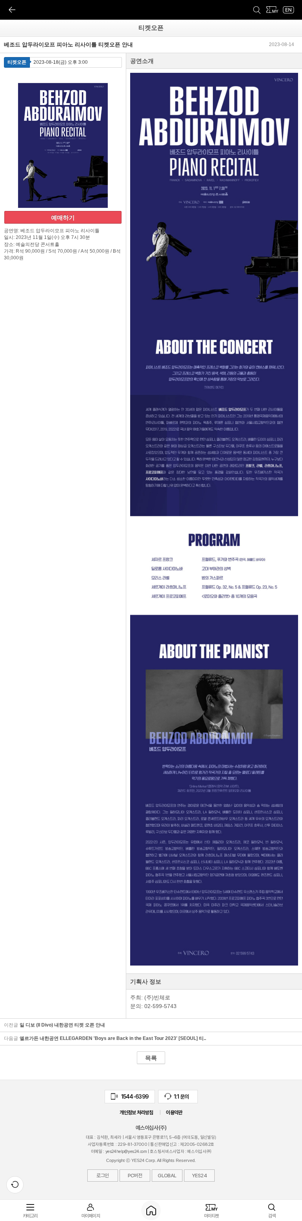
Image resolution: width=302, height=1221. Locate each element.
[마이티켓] (272, 10)
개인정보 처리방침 (136, 1112)
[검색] (257, 10)
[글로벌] (288, 10)
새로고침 (15, 1184)
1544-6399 (130, 1098)
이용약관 (174, 1112)
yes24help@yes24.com (126, 1151)
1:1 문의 (176, 1098)
